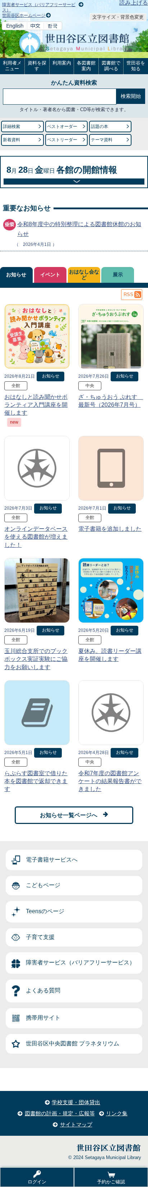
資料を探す (37, 65)
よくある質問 (43, 990)
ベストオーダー (62, 126)
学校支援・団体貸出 (76, 1102)
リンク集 (117, 1113)
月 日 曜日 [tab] (61, 170)
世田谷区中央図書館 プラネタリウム (72, 1043)
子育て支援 (40, 937)
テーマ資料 (101, 139)
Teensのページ (45, 911)
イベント (50, 274)
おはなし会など (84, 274)
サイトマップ (76, 1124)
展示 (118, 274)
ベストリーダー (62, 139)
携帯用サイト (43, 1018)
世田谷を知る (135, 65)
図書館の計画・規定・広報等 (60, 1113)
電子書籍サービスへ (52, 860)
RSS (128, 294)
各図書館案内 (86, 65)
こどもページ (43, 885)
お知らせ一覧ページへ (68, 815)
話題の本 (99, 126)
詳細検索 (11, 126)
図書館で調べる (111, 65)
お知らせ (16, 274)
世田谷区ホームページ (23, 15)
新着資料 (11, 139)
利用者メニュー (12, 65)
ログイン (37, 1181)
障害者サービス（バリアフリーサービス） (80, 962)
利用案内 (61, 63)
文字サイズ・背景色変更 (118, 17)
